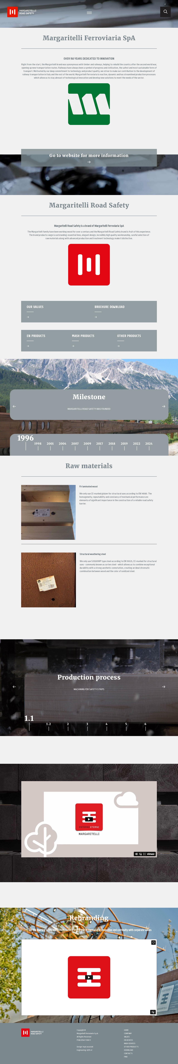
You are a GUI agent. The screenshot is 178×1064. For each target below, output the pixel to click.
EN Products (36, 336)
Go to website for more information (89, 155)
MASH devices (129, 1043)
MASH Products (83, 336)
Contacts (128, 1053)
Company (128, 1033)
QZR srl (89, 1050)
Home (126, 1030)
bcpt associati (88, 1047)
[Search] (165, 12)
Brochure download (109, 307)
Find (126, 1057)
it (165, 4)
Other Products (129, 336)
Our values (35, 307)
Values (127, 1037)
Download (128, 1050)
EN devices (128, 1040)
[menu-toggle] (89, 12)
